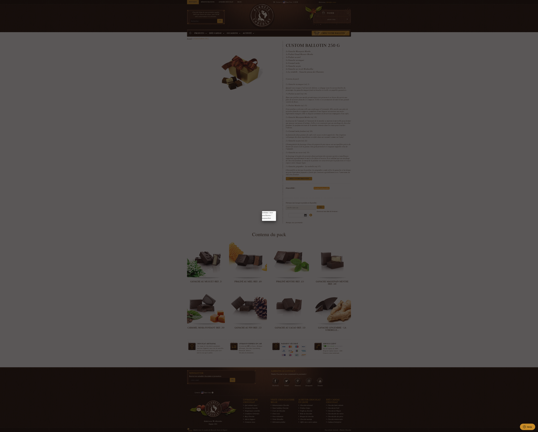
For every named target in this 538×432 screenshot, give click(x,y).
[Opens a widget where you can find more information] (527, 427)
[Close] (276, 211)
